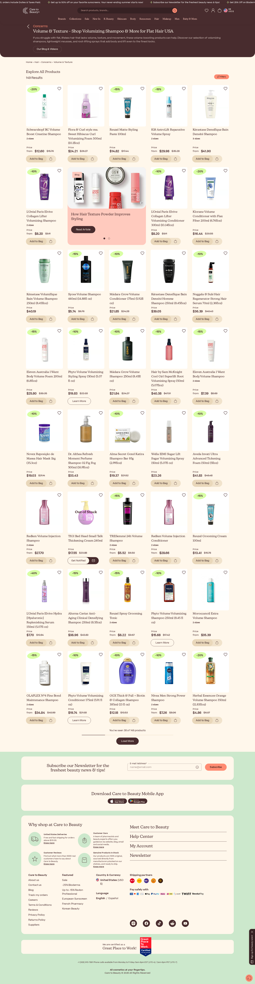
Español (113, 898)
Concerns (40, 26)
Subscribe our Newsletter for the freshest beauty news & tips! (186, 2)
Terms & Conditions (40, 905)
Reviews (33, 910)
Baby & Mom (190, 19)
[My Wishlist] (206, 10)
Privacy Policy (36, 915)
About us (33, 880)
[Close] (252, 931)
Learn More (79, 401)
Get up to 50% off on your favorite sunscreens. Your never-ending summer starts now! (97, 2)
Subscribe (216, 767)
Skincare (122, 19)
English (100, 898)
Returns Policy (36, 920)
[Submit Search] (174, 10)
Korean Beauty (70, 908)
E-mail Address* (138, 763)
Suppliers (33, 925)
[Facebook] (146, 923)
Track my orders (38, 895)
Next (142, 203)
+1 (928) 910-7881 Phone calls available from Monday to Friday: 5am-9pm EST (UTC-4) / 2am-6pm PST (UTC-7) (127, 962)
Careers (33, 900)
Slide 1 (109, 238)
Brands (62, 19)
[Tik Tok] (159, 923)
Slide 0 (104, 238)
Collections (75, 19)
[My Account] (213, 10)
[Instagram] (133, 923)
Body (133, 19)
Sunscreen (145, 19)
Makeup (167, 19)
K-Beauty (109, 19)
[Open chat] (249, 978)
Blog (31, 890)
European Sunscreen (74, 899)
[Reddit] (172, 923)
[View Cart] (219, 10)
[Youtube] (185, 923)
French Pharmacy (72, 904)
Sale (87, 19)
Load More (127, 741)
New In (96, 19)
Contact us (34, 885)
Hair (156, 19)
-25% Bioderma (71, 885)
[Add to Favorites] (59, 88)
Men (177, 19)
